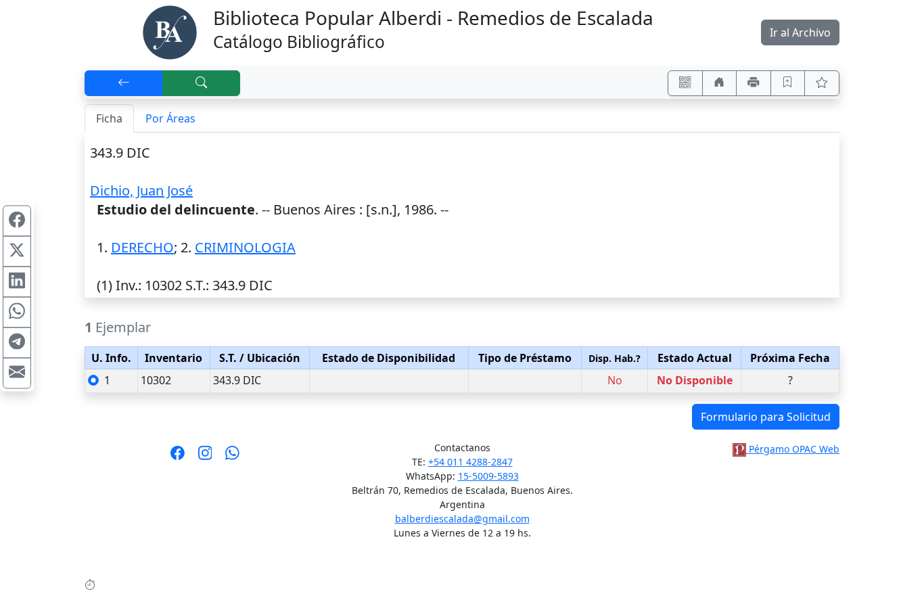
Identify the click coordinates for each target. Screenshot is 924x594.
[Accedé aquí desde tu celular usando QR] (685, 83)
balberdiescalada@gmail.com (462, 518)
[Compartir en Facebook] (17, 221)
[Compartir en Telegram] (17, 343)
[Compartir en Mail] (17, 373)
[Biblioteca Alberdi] (170, 31)
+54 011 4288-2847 (470, 461)
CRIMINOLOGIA (245, 247)
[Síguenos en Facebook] (177, 457)
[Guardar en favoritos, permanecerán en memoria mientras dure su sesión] (788, 83)
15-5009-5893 (488, 476)
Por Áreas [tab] (170, 118)
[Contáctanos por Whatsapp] (232, 457)
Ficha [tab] (109, 118)
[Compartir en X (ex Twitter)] (17, 251)
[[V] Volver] (124, 83)
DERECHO (142, 247)
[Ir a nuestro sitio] (719, 83)
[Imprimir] (753, 83)
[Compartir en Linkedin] (17, 282)
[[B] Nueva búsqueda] (201, 83)
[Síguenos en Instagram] (205, 457)
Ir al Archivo (800, 32)
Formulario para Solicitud (766, 416)
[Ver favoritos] (821, 83)
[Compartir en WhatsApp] (17, 312)
